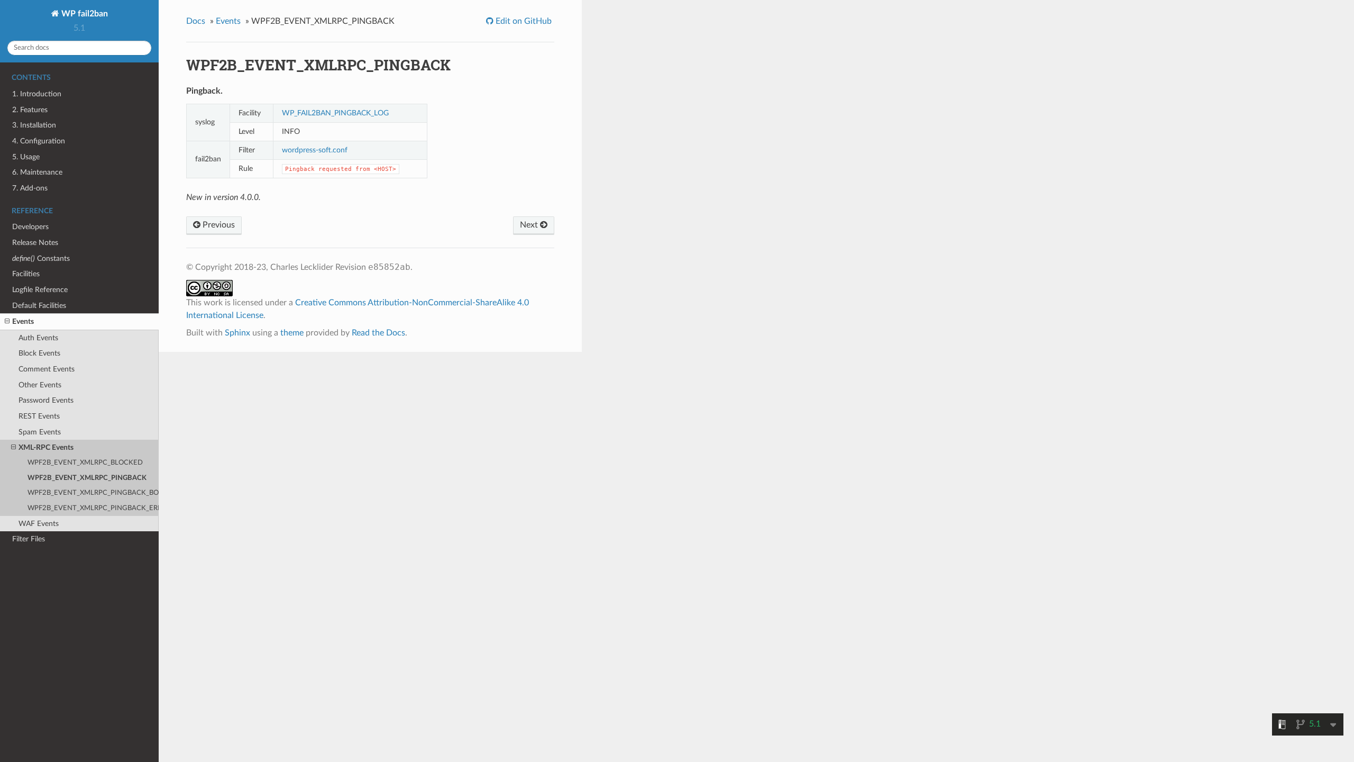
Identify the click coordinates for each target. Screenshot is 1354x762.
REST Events (39, 416)
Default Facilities (39, 306)
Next (530, 225)
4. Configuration (38, 141)
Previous (217, 225)
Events (23, 321)
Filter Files (28, 539)
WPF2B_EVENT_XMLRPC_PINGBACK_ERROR (93, 508)
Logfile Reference (40, 290)
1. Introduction (36, 94)
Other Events (40, 385)
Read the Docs (378, 333)
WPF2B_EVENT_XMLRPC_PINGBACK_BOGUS (93, 492)
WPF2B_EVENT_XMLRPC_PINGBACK (87, 478)
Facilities (26, 274)
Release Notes (35, 243)
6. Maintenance (37, 172)
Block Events (39, 353)
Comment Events (47, 369)
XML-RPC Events (46, 447)
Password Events (46, 400)
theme (292, 333)
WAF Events (39, 524)
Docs (195, 21)
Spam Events (40, 432)
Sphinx (237, 333)
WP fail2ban (83, 14)
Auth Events (38, 338)
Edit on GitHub (522, 21)
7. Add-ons (30, 188)
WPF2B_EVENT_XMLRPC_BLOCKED (85, 462)
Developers (30, 227)
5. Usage (26, 157)
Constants (41, 258)
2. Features (30, 110)
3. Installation (34, 125)
